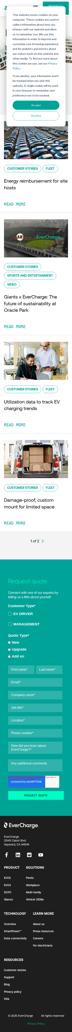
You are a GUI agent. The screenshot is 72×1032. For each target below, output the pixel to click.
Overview (10, 924)
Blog (7, 984)
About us (38, 924)
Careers (38, 938)
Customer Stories (22, 168)
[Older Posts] (43, 541)
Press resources (43, 931)
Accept (36, 105)
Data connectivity (15, 938)
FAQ (6, 998)
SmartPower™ (13, 931)
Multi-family (33, 892)
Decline (36, 115)
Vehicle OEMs (35, 899)
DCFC (7, 892)
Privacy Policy (36, 1023)
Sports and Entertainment (30, 275)
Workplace (33, 885)
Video (11, 284)
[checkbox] (35, 619)
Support (9, 977)
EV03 (7, 885)
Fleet (50, 168)
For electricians (42, 945)
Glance (8, 899)
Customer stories (15, 970)
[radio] (35, 614)
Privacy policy (12, 991)
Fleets (30, 877)
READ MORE (15, 204)
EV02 (7, 877)
